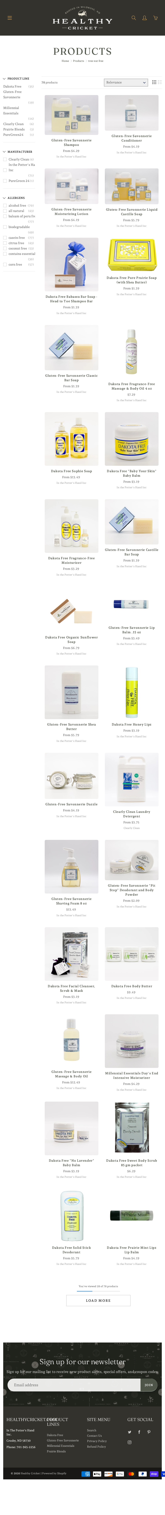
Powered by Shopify (54, 1473)
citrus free (16, 243)
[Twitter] (129, 1432)
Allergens (16, 198)
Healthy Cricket (30, 1473)
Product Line (18, 78)
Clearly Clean (13, 124)
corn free (15, 264)
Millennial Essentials (11, 110)
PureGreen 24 (19, 181)
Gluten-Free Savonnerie (12, 94)
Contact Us (94, 1435)
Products (78, 60)
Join (149, 1385)
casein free (17, 238)
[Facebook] (139, 1432)
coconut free (18, 248)
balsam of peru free (23, 216)
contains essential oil (24, 254)
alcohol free (17, 205)
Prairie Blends (14, 129)
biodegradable (19, 227)
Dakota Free (12, 86)
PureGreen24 (13, 135)
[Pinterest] (149, 1432)
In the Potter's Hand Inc (24, 167)
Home (65, 60)
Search (91, 1430)
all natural (16, 211)
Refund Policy (96, 1446)
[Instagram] (129, 1442)
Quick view (71, 114)
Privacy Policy (97, 1441)
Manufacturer (20, 151)
